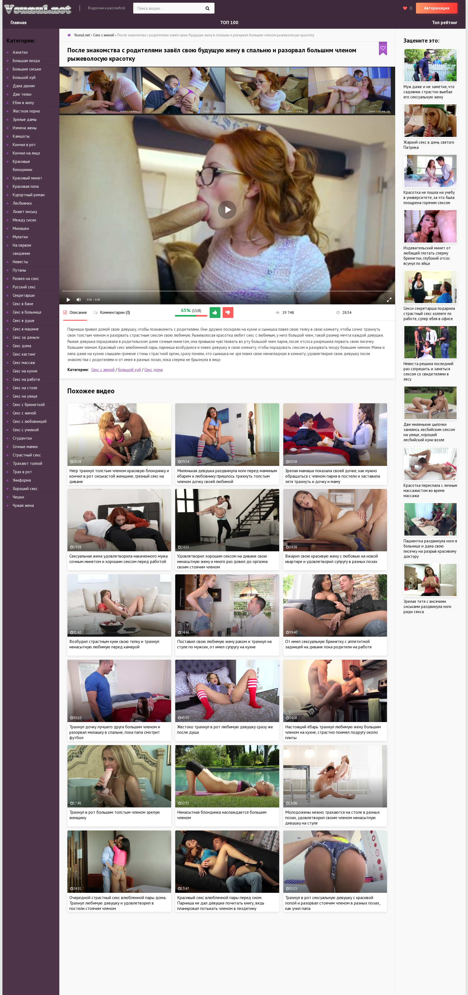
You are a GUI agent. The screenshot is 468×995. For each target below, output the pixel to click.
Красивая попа (26, 186)
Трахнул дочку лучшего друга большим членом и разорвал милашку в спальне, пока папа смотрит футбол (114, 732)
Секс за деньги (26, 337)
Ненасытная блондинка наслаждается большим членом (221, 814)
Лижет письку (25, 211)
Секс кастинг (24, 354)
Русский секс (24, 286)
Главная (19, 22)
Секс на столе (25, 387)
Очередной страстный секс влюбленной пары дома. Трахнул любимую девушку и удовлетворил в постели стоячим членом (117, 903)
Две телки (22, 94)
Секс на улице (25, 396)
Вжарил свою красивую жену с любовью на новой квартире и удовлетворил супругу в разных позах (331, 558)
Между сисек (24, 220)
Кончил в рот (24, 144)
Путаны (19, 270)
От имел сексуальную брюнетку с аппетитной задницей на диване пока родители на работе (328, 644)
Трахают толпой (27, 463)
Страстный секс (27, 455)
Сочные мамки (25, 446)
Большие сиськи (27, 69)
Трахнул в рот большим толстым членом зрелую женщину (114, 814)
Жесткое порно (26, 111)
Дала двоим (24, 85)
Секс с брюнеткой (29, 404)
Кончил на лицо (26, 153)
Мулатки (20, 236)
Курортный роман (29, 194)
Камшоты (21, 136)
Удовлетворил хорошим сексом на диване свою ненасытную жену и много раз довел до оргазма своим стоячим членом (222, 561)
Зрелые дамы (25, 119)
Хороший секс (25, 488)
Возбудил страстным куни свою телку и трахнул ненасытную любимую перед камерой (114, 644)
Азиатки (20, 52)
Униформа (22, 480)
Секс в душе (23, 320)
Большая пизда (26, 60)
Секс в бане (23, 303)
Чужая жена (23, 505)
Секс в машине (26, 328)
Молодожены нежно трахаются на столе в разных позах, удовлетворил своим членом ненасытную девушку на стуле (332, 817)
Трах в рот (22, 471)
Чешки (18, 497)
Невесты (20, 261)
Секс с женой (103, 369)
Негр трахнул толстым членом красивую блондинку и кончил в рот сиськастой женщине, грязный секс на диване (119, 476)
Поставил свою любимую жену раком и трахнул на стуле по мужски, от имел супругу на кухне (224, 644)
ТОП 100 (229, 22)
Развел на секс (26, 278)
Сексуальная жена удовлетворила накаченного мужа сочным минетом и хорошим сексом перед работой (118, 558)
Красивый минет (27, 178)
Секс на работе (26, 379)
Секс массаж (24, 362)
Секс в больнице (27, 312)
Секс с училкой (26, 429)
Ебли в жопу (23, 102)
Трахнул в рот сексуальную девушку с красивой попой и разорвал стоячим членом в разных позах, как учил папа (332, 903)
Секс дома (153, 369)
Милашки (21, 228)
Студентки (22, 438)
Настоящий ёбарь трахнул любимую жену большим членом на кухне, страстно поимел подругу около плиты (333, 732)
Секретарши (24, 295)
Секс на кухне (25, 370)
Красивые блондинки (22, 165)
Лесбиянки (22, 203)
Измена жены (25, 127)
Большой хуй (129, 369)
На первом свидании (22, 249)
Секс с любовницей (30, 421)
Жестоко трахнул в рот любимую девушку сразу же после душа (225, 729)
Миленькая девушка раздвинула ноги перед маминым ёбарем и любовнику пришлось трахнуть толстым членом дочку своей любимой (227, 476)
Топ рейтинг (444, 22)
